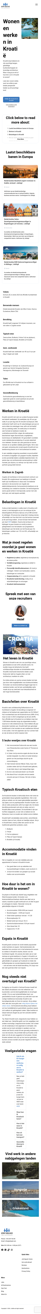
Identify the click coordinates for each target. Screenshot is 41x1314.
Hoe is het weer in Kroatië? (20, 1125)
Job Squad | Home (27, 1259)
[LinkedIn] (5, 1250)
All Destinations (6, 1285)
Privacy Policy (26, 1271)
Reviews (24, 1265)
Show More (20, 139)
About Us (4, 1294)
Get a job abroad (27, 1262)
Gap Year (4, 1288)
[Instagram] (12, 1250)
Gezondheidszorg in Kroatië (20, 1144)
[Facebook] (2, 1250)
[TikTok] (8, 1250)
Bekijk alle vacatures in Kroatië (11, 99)
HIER (9, 522)
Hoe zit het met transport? (20, 1135)
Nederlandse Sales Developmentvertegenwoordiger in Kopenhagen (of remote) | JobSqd (17, 221)
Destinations (25, 1268)
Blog (2, 1291)
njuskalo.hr (33, 869)
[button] (36, 4)
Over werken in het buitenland (11, 105)
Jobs (2, 1282)
